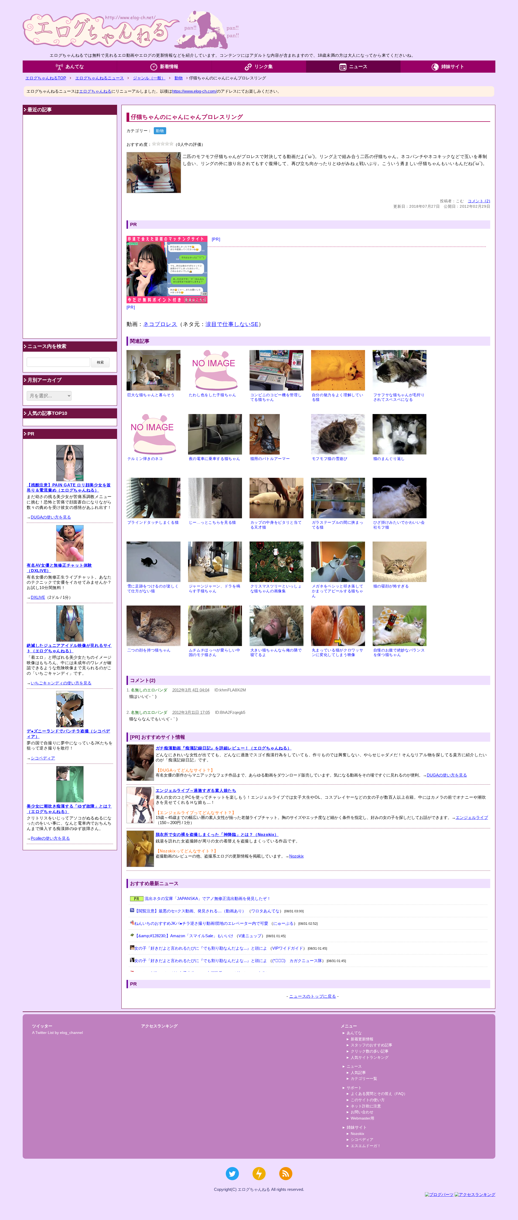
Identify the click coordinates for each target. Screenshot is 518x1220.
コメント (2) (479, 201)
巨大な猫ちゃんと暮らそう (151, 395)
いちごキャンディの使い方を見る (61, 683)
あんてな (75, 66)
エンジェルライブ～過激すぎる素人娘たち (196, 790)
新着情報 (169, 66)
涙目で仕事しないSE (232, 324)
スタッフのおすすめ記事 (371, 1045)
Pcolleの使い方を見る (50, 838)
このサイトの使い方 (368, 1100)
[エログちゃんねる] (130, 29)
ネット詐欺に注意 (366, 1106)
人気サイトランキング (369, 1057)
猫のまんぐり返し (389, 459)
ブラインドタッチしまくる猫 (153, 522)
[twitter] (232, 1183)
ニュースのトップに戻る (312, 996)
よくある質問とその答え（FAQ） (379, 1093)
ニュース (358, 66)
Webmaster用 (362, 1118)
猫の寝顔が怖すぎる (391, 586)
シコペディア (43, 758)
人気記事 (358, 1072)
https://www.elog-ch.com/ (194, 91)
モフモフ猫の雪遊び (329, 459)
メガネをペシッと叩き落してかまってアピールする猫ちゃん (337, 591)
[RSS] (286, 1183)
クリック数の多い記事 (369, 1051)
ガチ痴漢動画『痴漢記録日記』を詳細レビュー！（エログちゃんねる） (224, 748)
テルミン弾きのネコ (145, 459)
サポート (354, 1087)
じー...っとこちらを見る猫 (212, 522)
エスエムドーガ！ (366, 1146)
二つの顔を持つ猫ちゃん (149, 650)
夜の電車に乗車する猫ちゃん (214, 459)
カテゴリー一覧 (364, 1078)
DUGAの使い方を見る (447, 775)
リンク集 (263, 66)
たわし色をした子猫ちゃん (212, 395)
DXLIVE (38, 597)
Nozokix (296, 856)
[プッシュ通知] (259, 1183)
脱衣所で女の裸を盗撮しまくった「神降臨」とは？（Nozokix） (217, 834)
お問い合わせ (362, 1112)
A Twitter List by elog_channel (57, 1032)
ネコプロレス (160, 324)
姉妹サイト (452, 66)
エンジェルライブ (472, 817)
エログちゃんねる (95, 91)
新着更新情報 (362, 1039)
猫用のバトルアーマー (270, 459)
